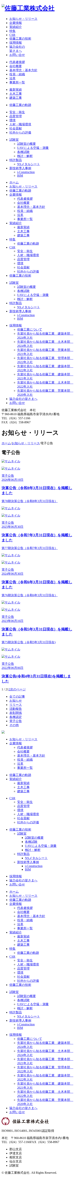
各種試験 (23, 152)
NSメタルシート (28, 164)
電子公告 (15, 721)
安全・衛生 (17, 112)
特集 (12, 31)
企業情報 (15, 22)
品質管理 (15, 116)
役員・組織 (17, 74)
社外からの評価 (20, 132)
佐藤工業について (29, 329)
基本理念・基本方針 (23, 70)
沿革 (12, 78)
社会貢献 (15, 128)
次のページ (18, 689)
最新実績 (15, 89)
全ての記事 (17, 696)
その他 (14, 725)
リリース (15, 704)
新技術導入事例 (20, 168)
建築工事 (15, 97)
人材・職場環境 (20, 124)
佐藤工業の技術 (20, 38)
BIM (20, 175)
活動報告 (15, 708)
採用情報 (15, 42)
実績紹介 (15, 27)
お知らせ (15, 700)
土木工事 (15, 93)
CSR (12, 34)
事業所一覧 (17, 82)
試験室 (14, 139)
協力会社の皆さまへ (23, 398)
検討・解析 (25, 156)
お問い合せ (17, 54)
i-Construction (26, 172)
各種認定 (15, 717)
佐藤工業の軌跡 (20, 105)
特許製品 (15, 160)
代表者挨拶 (17, 62)
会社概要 (15, 66)
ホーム (14, 182)
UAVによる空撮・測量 (33, 147)
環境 (12, 120)
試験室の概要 (26, 143)
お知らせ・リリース (23, 18)
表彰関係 (15, 712)
